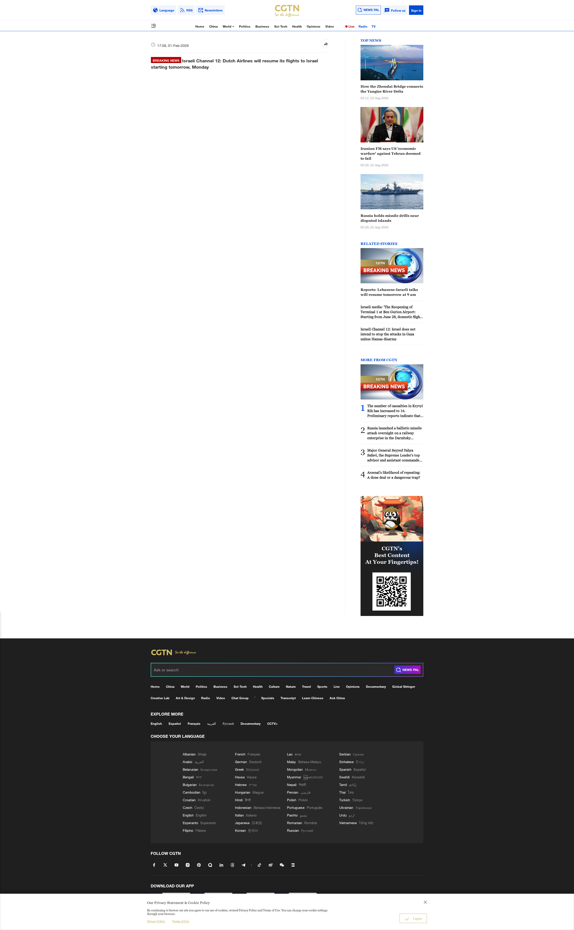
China (213, 26)
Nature (291, 686)
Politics (244, 26)
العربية (211, 723)
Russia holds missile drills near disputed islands (390, 218)
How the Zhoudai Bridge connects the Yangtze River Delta (392, 88)
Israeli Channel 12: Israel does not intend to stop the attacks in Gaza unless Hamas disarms (388, 334)
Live (351, 26)
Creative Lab (160, 698)
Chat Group (240, 698)
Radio (363, 26)
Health (297, 26)
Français (194, 723)
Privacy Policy (156, 921)
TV (374, 26)
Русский (228, 723)
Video (329, 26)
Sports (322, 686)
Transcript (288, 698)
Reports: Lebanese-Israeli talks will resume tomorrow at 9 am (389, 292)
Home (199, 26)
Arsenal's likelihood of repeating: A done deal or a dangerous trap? (393, 474)
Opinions (313, 26)
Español (175, 723)
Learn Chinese (312, 698)
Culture (274, 686)
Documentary (376, 686)
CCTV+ (272, 723)
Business (262, 26)
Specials (267, 698)
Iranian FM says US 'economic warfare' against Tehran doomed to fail (391, 153)
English (156, 723)
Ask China (337, 698)
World (227, 26)
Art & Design (185, 698)
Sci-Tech (280, 26)
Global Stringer (403, 686)
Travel (306, 686)
